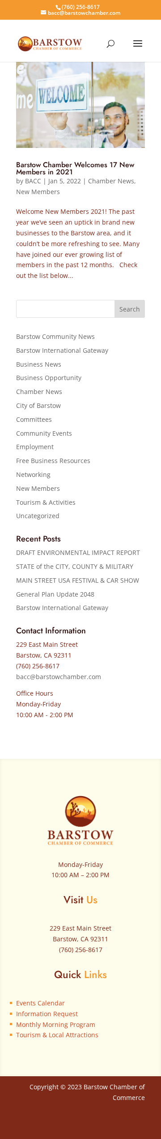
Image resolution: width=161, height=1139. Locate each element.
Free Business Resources (53, 460)
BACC (33, 181)
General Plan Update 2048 (55, 594)
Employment (35, 446)
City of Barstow (38, 405)
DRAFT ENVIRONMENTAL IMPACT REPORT (78, 552)
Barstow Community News (55, 336)
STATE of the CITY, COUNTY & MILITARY (74, 566)
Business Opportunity (48, 377)
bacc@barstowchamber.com (58, 676)
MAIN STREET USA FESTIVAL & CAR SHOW (77, 580)
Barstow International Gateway (62, 350)
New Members (38, 191)
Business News (38, 364)
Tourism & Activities (46, 502)
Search (129, 309)
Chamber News (111, 181)
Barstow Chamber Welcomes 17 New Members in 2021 (75, 168)
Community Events (44, 433)
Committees (34, 419)
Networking (33, 474)
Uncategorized (37, 515)
